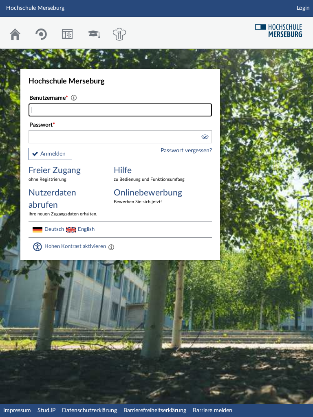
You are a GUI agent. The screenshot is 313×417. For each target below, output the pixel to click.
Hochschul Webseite (281, 27)
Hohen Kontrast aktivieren (75, 246)
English (86, 229)
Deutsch (54, 229)
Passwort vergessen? (186, 151)
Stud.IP (46, 410)
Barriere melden (212, 410)
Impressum (17, 410)
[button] (204, 138)
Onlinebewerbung (148, 196)
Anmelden (53, 154)
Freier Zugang (55, 174)
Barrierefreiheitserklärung (154, 410)
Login (303, 8)
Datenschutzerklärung (89, 410)
